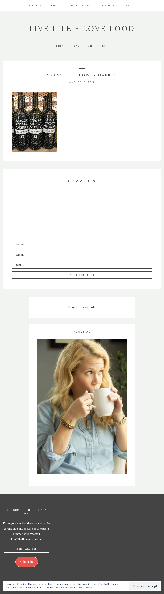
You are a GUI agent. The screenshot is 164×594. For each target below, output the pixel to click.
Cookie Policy (84, 587)
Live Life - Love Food (82, 28)
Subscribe (27, 562)
